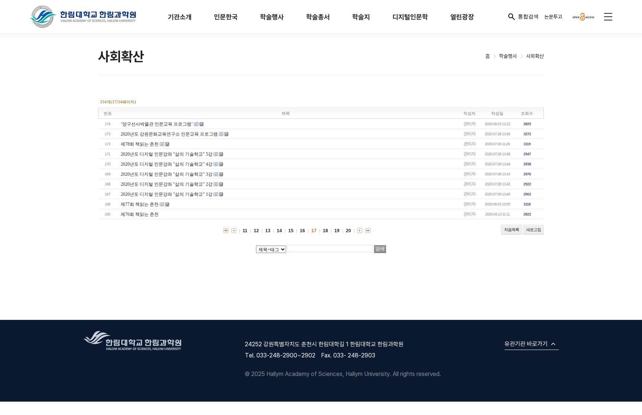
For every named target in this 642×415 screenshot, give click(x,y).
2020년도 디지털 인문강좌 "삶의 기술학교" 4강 (167, 164)
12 (256, 230)
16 (302, 230)
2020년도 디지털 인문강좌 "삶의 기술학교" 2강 (167, 184)
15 (291, 230)
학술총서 (318, 17)
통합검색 (528, 16)
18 (325, 230)
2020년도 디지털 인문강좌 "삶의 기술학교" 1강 (167, 194)
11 (245, 230)
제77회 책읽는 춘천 (140, 204)
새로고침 (533, 229)
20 (348, 230)
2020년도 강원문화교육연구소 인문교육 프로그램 (169, 134)
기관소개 (180, 17)
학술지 (361, 17)
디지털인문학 (410, 17)
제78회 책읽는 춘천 (140, 144)
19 (337, 230)
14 (279, 230)
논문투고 (553, 16)
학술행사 (272, 17)
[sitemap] (608, 16)
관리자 (469, 123)
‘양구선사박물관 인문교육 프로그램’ (157, 124)
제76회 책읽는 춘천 (140, 214)
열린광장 (462, 17)
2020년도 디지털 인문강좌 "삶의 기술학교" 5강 (167, 154)
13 (267, 230)
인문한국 (226, 17)
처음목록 (511, 229)
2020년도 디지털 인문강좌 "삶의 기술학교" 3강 (167, 174)
